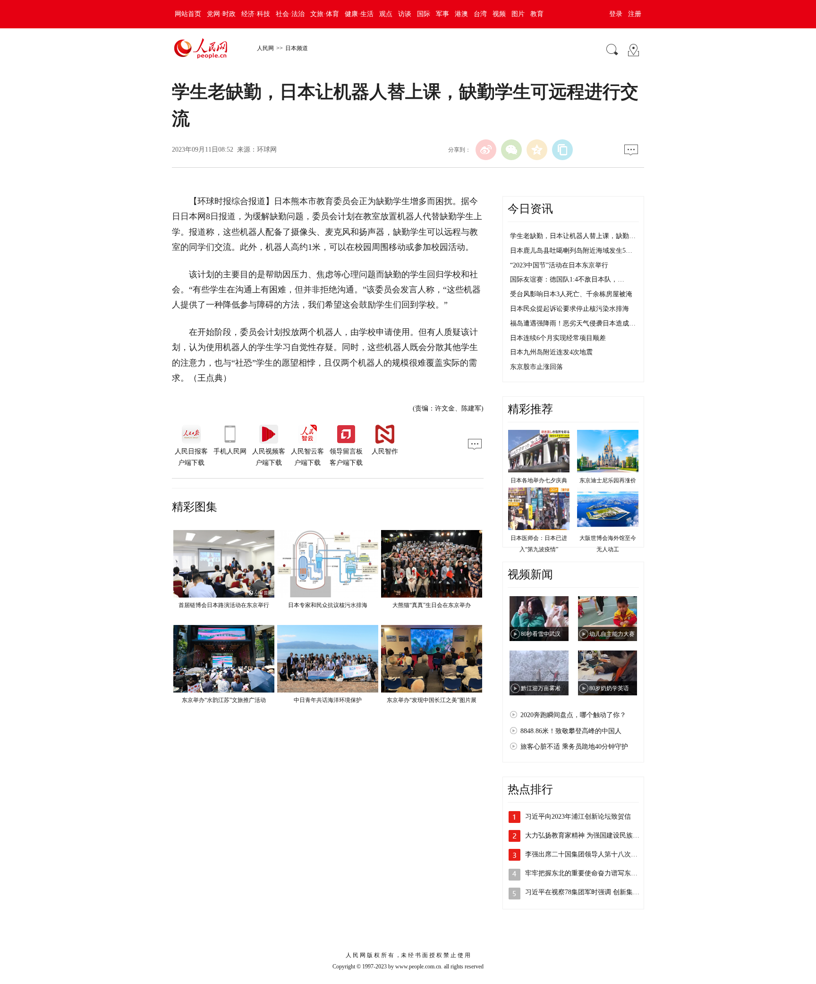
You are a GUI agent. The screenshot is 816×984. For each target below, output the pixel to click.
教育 (537, 13)
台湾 (480, 13)
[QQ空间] (537, 149)
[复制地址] (562, 149)
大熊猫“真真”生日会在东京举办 (431, 605)
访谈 (404, 13)
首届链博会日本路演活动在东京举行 (223, 605)
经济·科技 (255, 13)
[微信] (511, 149)
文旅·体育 (324, 13)
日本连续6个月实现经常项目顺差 (558, 338)
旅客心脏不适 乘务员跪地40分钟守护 (574, 746)
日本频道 (296, 48)
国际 (423, 13)
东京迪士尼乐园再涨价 (607, 480)
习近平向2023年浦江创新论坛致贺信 (578, 816)
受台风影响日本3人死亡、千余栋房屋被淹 (571, 294)
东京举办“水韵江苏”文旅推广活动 (224, 700)
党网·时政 (221, 13)
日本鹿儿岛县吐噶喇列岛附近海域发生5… (571, 250)
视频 (499, 13)
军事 (442, 13)
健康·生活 (359, 13)
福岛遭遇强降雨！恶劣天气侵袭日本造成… (573, 323)
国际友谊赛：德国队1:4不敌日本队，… (567, 279)
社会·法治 (290, 13)
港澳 (461, 13)
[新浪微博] (486, 149)
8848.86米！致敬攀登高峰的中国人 (570, 731)
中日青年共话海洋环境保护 (328, 700)
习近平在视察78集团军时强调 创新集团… (585, 892)
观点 (385, 13)
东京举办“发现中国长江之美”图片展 (431, 700)
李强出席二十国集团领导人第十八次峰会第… (591, 854)
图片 (518, 13)
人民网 (265, 48)
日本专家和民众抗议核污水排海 (327, 605)
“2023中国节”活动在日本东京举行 (559, 265)
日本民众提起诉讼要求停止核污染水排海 (569, 308)
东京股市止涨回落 (536, 366)
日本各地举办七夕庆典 (538, 480)
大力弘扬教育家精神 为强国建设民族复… (585, 835)
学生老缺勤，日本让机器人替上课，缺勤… (573, 236)
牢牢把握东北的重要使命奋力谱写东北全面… (591, 873)
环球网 (267, 149)
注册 (634, 13)
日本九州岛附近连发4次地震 (551, 352)
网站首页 (188, 13)
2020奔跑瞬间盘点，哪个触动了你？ (573, 715)
